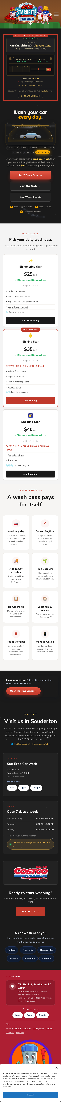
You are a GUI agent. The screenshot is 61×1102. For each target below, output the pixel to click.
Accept (30, 1095)
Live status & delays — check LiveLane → (31, 844)
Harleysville (46, 949)
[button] (56, 1067)
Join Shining (30, 400)
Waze (12, 787)
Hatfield (14, 958)
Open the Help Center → (23, 690)
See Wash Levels (30, 197)
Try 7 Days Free (30, 175)
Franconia (28, 949)
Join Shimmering (30, 320)
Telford (12, 949)
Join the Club (30, 186)
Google (36, 787)
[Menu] (56, 14)
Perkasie (46, 958)
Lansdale (30, 958)
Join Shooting (30, 474)
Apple (24, 787)
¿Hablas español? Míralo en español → (32, 744)
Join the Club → (30, 911)
